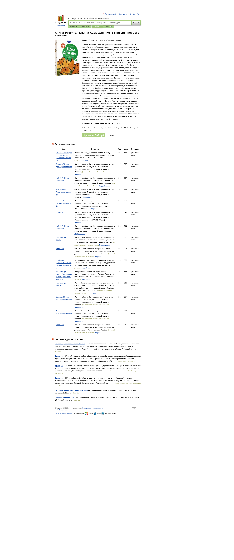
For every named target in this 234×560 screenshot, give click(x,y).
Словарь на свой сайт (127, 14)
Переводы (85, 26)
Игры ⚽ (109, 26)
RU (138, 14)
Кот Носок (60, 249)
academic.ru (61, 26)
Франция (59, 356)
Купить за (93, 135)
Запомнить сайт (110, 14)
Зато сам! (60, 212)
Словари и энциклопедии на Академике (88, 18)
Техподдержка (86, 408)
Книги (97, 26)
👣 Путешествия (62, 410)
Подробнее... (84, 160)
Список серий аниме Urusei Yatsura (70, 344)
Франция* (59, 366)
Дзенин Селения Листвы (65, 397)
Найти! (136, 23)
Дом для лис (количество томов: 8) (63, 192)
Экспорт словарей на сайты (63, 413)
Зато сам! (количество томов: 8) (63, 203)
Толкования (74, 26)
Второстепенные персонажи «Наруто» (71, 390)
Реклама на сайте (97, 408)
